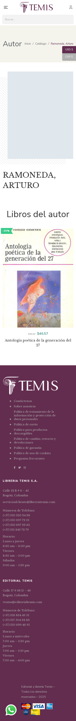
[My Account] (71, 7)
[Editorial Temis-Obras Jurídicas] (36, 7)
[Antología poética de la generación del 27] (38, 278)
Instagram (25, 467)
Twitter (19, 467)
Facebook (14, 467)
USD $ (67, 49)
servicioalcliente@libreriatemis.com (29, 502)
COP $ (67, 56)
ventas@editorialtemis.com (22, 602)
